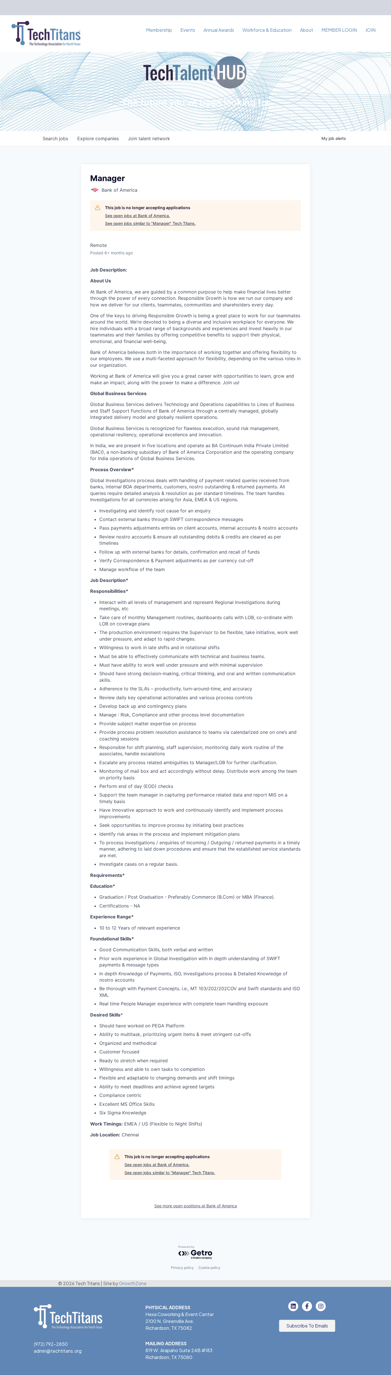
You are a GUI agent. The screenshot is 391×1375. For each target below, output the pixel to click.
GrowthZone (133, 1283)
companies (98, 138)
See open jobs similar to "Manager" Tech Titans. (150, 223)
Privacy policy (182, 1267)
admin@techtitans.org (58, 1351)
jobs (55, 138)
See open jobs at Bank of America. (137, 215)
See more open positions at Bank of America (195, 1205)
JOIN (370, 30)
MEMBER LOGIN (339, 30)
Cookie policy (209, 1267)
